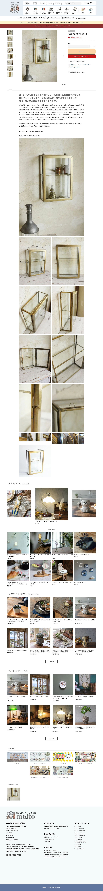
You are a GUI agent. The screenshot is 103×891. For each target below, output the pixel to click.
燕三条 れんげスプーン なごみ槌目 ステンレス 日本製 (40, 620)
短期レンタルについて (79, 833)
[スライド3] (52, 529)
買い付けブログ (78, 837)
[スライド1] (49, 529)
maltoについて (78, 839)
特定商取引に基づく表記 (80, 842)
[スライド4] (54, 529)
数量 (69, 44)
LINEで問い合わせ (74, 67)
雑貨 (83, 13)
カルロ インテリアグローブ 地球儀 (84, 697)
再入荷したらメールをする (81, 56)
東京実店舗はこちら (69, 18)
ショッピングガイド (79, 828)
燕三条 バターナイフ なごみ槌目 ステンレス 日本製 (62, 620)
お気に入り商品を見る (79, 830)
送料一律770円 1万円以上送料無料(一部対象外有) (32, 18)
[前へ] (7, 507)
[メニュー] (93, 3)
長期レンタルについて (79, 835)
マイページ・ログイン (79, 849)
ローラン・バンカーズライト (14, 727)
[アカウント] (88, 3)
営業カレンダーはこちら (12, 839)
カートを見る (77, 826)
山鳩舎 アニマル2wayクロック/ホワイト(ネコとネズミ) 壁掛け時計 (63, 697)
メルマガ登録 (77, 844)
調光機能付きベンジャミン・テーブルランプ (40, 728)
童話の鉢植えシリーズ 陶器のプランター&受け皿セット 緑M (84, 728)
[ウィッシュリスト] (85, 3)
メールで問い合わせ (85, 64)
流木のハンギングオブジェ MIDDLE (17, 650)
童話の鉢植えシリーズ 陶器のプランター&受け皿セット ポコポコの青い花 (40, 650)
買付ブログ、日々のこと (54, 18)
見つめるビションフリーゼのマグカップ (85, 620)
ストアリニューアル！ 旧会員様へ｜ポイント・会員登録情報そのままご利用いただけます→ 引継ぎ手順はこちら (51, 22)
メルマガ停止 (77, 846)
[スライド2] (50, 529)
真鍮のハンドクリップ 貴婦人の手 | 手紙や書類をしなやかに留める (63, 650)
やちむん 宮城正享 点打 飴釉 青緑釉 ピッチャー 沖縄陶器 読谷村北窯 (84, 650)
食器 (91, 13)
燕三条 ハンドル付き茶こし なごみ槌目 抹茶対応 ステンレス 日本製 (17, 620)
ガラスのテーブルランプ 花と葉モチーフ (62, 728)
